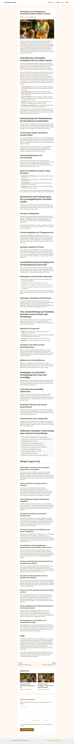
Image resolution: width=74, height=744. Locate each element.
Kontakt (67, 2)
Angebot (58, 2)
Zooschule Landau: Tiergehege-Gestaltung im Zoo (27, 685)
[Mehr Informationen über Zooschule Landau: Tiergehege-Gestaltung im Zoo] (28, 677)
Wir (54, 2)
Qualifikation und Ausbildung (27, 81)
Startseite (49, 2)
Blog (63, 2)
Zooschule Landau (10, 2)
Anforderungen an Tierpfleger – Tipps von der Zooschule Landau (45, 685)
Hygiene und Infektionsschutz (33, 76)
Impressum (49, 740)
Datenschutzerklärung (56, 740)
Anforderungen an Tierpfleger (29, 73)
